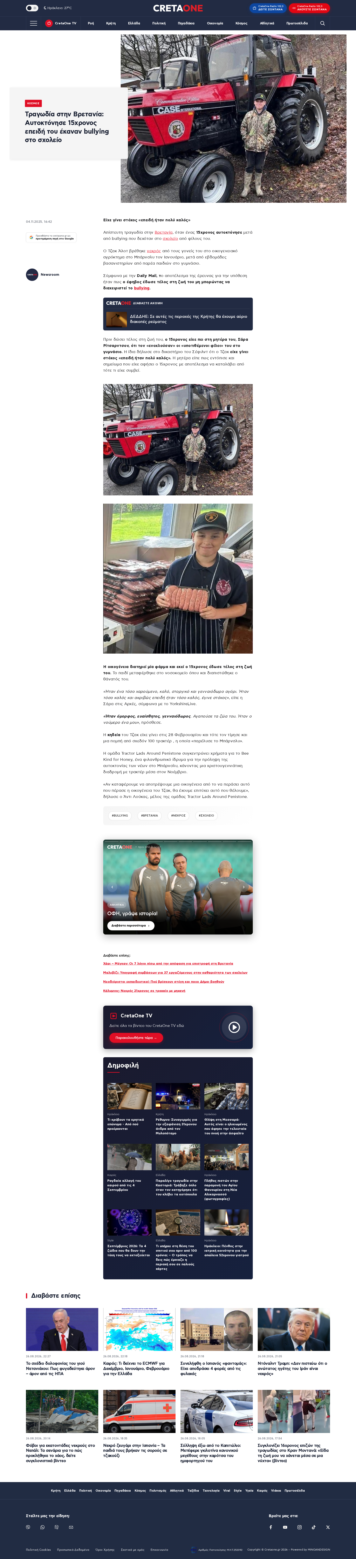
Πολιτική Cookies (38, 1549)
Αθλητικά (267, 23)
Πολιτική (158, 23)
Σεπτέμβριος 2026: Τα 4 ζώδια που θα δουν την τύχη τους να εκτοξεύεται (128, 1250)
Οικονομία (215, 23)
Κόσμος (242, 23)
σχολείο (170, 239)
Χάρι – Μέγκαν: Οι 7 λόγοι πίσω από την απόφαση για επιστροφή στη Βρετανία (168, 963)
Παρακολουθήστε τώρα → (136, 1037)
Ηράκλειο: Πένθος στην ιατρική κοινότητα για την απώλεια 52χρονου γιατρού (226, 1250)
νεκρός (154, 251)
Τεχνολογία (211, 1490)
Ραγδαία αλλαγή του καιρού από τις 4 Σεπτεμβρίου (124, 1185)
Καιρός (262, 1490)
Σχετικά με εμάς (132, 1549)
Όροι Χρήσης (105, 1549)
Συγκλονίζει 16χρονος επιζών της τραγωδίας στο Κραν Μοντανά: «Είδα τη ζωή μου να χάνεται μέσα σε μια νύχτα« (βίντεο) (293, 1453)
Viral (226, 1490)
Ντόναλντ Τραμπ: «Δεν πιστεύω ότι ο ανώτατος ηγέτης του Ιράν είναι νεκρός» (292, 1369)
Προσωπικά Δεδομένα (73, 1549)
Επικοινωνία (159, 1549)
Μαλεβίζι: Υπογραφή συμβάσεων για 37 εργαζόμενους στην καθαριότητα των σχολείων (175, 972)
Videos (276, 1490)
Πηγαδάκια (186, 23)
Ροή (91, 23)
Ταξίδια (193, 1490)
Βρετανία (164, 232)
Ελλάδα (134, 23)
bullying (142, 288)
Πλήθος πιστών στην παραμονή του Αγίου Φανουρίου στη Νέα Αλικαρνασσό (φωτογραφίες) (221, 1190)
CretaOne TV (65, 23)
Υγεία (249, 1490)
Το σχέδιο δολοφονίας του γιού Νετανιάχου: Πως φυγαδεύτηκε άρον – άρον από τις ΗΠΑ (60, 1369)
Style (238, 1490)
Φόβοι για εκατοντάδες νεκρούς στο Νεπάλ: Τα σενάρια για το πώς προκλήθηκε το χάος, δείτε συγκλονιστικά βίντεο (60, 1453)
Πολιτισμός (158, 1490)
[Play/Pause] (178, 887)
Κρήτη (111, 23)
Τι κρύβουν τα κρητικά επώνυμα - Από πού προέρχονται (125, 1124)
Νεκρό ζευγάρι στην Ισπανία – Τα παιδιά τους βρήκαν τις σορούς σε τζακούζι (135, 1451)
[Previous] (112, 887)
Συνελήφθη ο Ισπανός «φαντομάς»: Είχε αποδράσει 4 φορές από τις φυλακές (213, 1369)
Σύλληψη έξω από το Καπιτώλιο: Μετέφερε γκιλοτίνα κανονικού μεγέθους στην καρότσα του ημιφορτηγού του (210, 1453)
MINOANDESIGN (319, 1549)
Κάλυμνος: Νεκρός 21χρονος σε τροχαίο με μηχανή (144, 990)
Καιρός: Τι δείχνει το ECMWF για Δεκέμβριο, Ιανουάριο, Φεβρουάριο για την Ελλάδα (136, 1369)
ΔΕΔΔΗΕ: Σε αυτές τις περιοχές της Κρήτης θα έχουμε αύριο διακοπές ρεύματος (188, 319)
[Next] (244, 887)
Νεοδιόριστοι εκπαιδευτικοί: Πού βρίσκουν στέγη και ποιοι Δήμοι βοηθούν (163, 981)
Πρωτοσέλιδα (297, 23)
